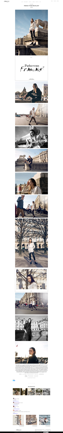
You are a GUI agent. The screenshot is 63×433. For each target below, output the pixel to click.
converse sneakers (36, 375)
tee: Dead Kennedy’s (31, 376)
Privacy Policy (47, 432)
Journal (31, 7)
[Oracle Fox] (6, 2)
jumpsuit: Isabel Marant (30, 375)
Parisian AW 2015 (22, 364)
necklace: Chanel (36, 376)
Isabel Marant (34, 367)
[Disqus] (31, 406)
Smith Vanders (44, 365)
